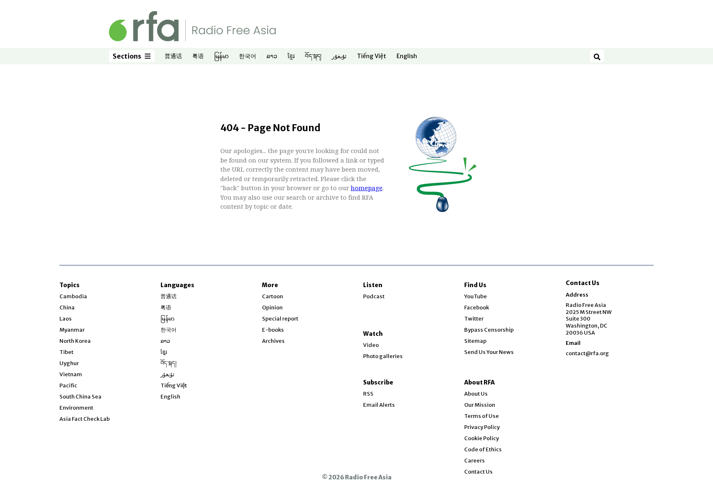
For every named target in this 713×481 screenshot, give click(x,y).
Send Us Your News (489, 352)
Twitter (474, 318)
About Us (476, 393)
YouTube (475, 296)
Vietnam (70, 374)
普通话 (173, 56)
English (407, 56)
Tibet (66, 352)
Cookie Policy (481, 438)
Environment (76, 407)
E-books (273, 329)
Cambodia (73, 296)
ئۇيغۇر (339, 56)
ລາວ (272, 56)
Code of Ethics (483, 449)
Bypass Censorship (489, 329)
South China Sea (80, 396)
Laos (65, 318)
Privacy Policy (482, 427)
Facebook (476, 307)
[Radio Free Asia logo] (192, 26)
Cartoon (272, 296)
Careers (474, 460)
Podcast (374, 296)
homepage (366, 188)
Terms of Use (481, 416)
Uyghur (69, 363)
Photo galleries (383, 356)
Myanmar (72, 329)
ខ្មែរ (291, 56)
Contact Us (478, 471)
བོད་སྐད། (313, 56)
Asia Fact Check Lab (84, 418)
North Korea (75, 340)
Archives (273, 340)
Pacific (68, 385)
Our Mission (479, 404)
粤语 (198, 56)
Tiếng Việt (371, 56)
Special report (280, 318)
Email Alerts (379, 404)
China (67, 307)
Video (371, 345)
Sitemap (475, 340)
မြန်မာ (221, 56)
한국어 (247, 56)
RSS (368, 393)
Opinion (272, 307)
